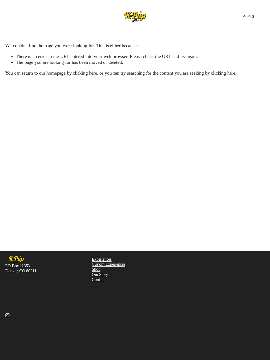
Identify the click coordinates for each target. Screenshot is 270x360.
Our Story (100, 274)
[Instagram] (7, 315)
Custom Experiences (108, 264)
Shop (96, 269)
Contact (98, 279)
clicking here (85, 73)
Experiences (102, 259)
